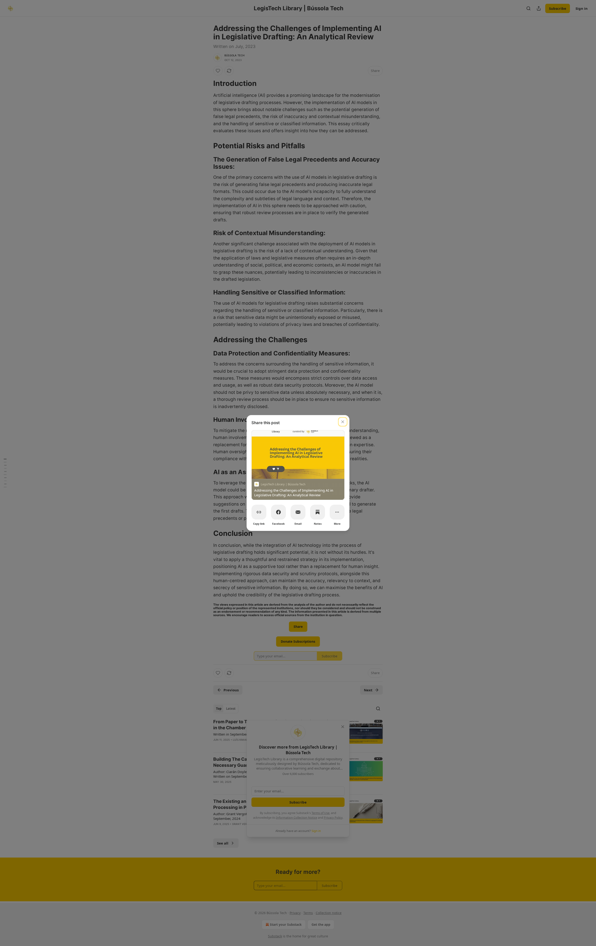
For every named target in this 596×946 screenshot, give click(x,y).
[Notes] (317, 512)
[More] (337, 512)
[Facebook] (278, 512)
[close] (342, 422)
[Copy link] (258, 512)
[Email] (298, 512)
